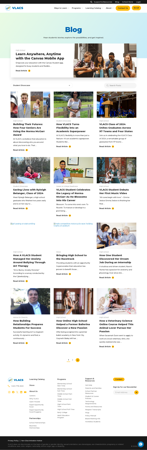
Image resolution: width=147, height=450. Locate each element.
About (108, 8)
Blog (117, 2)
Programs (76, 8)
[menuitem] (123, 8)
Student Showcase (63, 121)
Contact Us (123, 8)
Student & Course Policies (92, 397)
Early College (62, 412)
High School (20, 50)
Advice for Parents (20, 317)
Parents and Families (93, 388)
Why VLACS (34, 399)
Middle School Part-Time (65, 395)
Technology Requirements (90, 403)
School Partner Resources (91, 392)
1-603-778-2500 (17, 386)
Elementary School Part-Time (64, 385)
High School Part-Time (64, 405)
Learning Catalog (93, 8)
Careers (32, 396)
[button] (141, 444)
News (58, 252)
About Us (33, 391)
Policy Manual (90, 416)
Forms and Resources (93, 407)
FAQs (87, 413)
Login (138, 2)
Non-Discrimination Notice (31, 441)
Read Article (21, 71)
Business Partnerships (34, 427)
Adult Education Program (63, 416)
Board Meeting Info (92, 419)
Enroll (136, 8)
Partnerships (35, 418)
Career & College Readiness (67, 186)
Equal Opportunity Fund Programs (36, 411)
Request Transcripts (93, 410)
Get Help (88, 385)
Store (31, 385)
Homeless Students (92, 422)
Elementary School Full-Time (64, 390)
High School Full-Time (65, 409)
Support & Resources (103, 2)
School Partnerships (37, 423)
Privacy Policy (13, 441)
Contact (118, 379)
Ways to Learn (60, 8)
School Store (127, 2)
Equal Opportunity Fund (36, 406)
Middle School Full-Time (64, 400)
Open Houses (34, 402)
